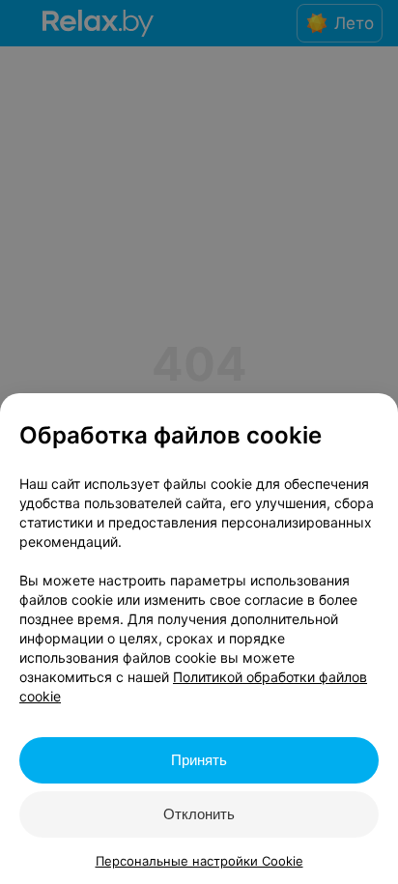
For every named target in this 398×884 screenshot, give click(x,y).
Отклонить (199, 814)
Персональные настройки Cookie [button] (199, 861)
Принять (199, 760)
